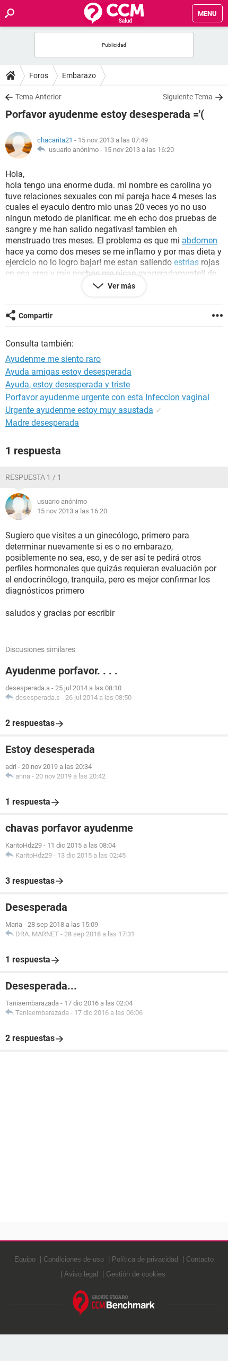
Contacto (200, 1259)
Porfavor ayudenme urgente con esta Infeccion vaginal (107, 397)
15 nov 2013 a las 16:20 (139, 150)
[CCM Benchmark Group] (114, 1303)
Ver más (120, 286)
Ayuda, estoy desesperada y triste (67, 384)
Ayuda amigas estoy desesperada (68, 372)
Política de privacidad (145, 1259)
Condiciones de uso (73, 1259)
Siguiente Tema (188, 96)
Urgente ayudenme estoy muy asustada (79, 410)
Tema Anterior (38, 96)
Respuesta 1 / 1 (33, 477)
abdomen (199, 240)
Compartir (35, 315)
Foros (38, 75)
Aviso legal (81, 1274)
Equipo (25, 1259)
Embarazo (79, 75)
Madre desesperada (42, 423)
